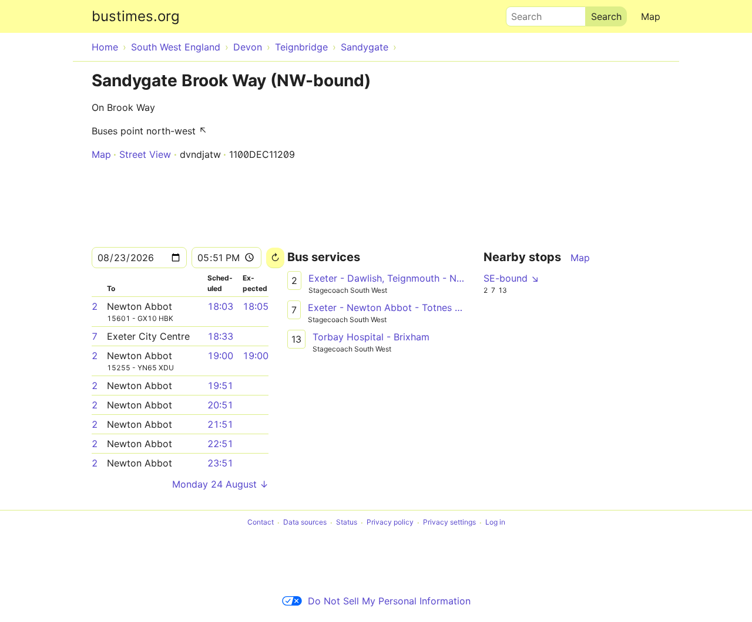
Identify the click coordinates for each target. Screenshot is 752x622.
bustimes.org (136, 16)
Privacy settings (449, 522)
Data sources (305, 522)
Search (521, 13)
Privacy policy (390, 522)
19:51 (220, 385)
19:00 (220, 355)
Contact (260, 522)
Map (650, 16)
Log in (495, 522)
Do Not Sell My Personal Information (389, 601)
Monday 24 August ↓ (220, 484)
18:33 (220, 336)
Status (346, 522)
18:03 (220, 306)
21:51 (220, 424)
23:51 (220, 463)
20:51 (220, 405)
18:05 (255, 306)
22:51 (220, 443)
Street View (145, 154)
